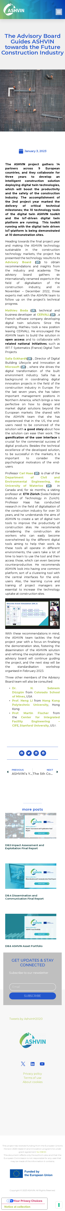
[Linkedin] (32, 1064)
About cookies (32, 1082)
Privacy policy (32, 1073)
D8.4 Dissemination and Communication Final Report (24, 897)
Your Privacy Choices (28, 1201)
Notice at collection (17, 1206)
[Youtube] (42, 1064)
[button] (59, 12)
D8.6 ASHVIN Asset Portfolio (23, 946)
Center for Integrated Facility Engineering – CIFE (36, 721)
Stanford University (34, 725)
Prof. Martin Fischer (30, 713)
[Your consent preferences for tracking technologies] (59, 1205)
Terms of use (32, 1078)
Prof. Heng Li (22, 700)
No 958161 (41, 1152)
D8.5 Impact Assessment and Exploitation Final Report (24, 846)
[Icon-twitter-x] (23, 1064)
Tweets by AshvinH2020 (26, 1018)
